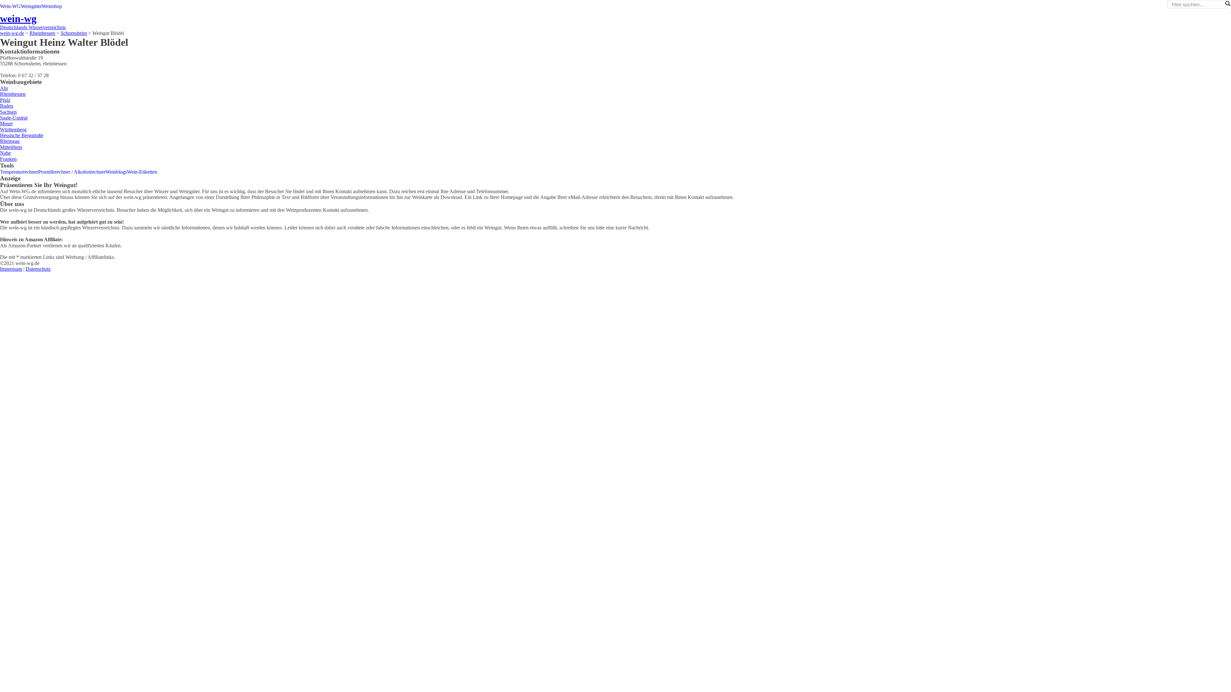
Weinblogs (116, 172)
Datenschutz (38, 269)
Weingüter (31, 6)
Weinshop (52, 6)
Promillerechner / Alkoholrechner (71, 172)
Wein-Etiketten (142, 172)
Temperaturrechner (19, 172)
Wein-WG (10, 6)
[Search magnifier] (1227, 3)
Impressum (11, 269)
